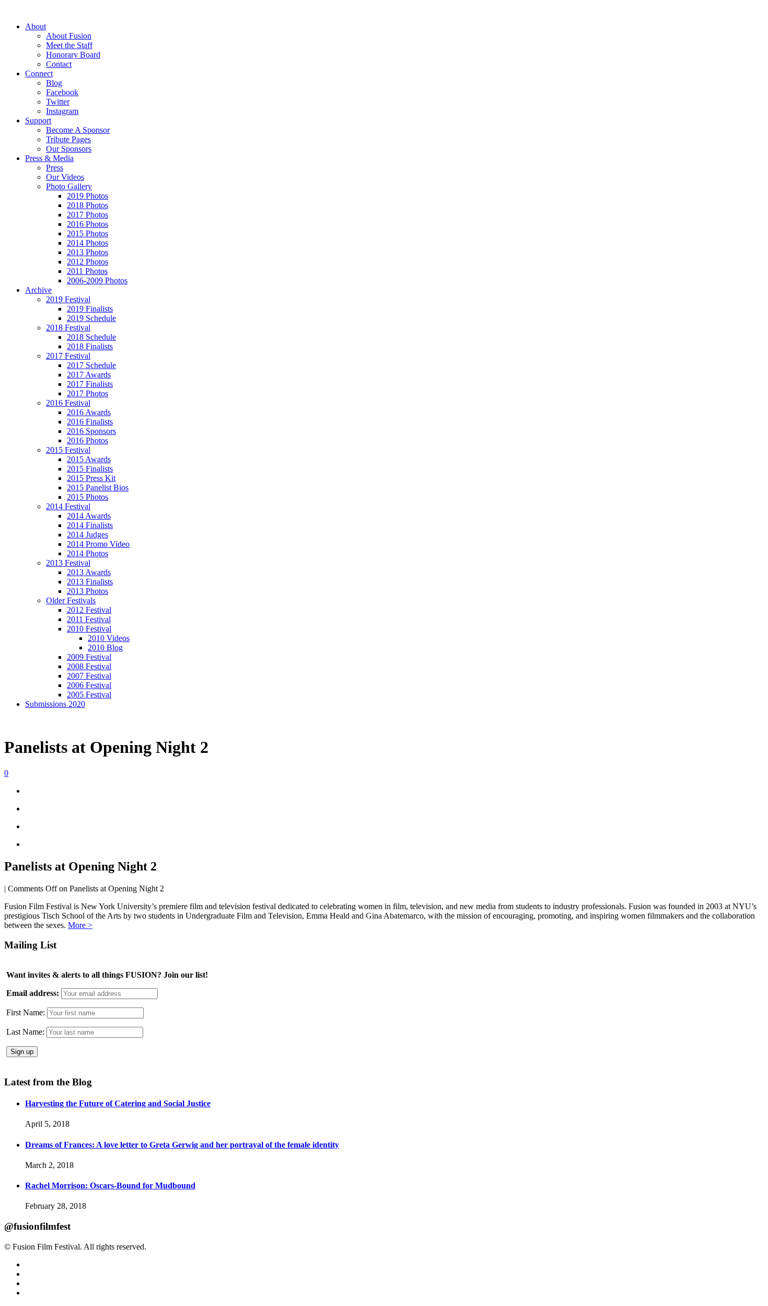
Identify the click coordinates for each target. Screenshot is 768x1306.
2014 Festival (68, 506)
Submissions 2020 (55, 704)
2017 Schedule (91, 365)
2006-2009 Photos (97, 280)
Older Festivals (71, 600)
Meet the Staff (69, 45)
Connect (39, 73)
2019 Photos (87, 195)
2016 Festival (68, 402)
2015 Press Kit (91, 478)
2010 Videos (109, 638)
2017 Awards (89, 374)
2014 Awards (89, 515)
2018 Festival (68, 327)
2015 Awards (89, 459)
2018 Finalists (90, 346)
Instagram (62, 111)
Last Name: (25, 1031)
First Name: (25, 1012)
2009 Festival (89, 656)
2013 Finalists (90, 581)
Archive (38, 289)
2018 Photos (87, 205)
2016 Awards (89, 412)
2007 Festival (89, 675)
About (35, 26)
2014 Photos (87, 242)
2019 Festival (68, 299)
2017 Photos (87, 214)
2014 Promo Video (98, 544)
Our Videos (65, 177)
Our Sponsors (68, 148)
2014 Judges (87, 534)
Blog (54, 82)
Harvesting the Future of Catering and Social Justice (118, 1103)
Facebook (62, 92)
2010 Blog (105, 647)
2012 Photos (87, 261)
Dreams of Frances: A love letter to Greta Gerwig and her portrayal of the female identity (182, 1144)
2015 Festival (68, 449)
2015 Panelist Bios (98, 487)
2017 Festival (68, 355)
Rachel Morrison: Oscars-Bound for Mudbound (110, 1185)
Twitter (57, 101)
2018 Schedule (91, 337)
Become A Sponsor (78, 129)
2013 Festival (68, 562)
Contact (59, 64)
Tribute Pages (68, 139)
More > (80, 925)
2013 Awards (89, 572)
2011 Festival (89, 619)
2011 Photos (87, 271)
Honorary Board (73, 54)
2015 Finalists (90, 468)
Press (54, 167)
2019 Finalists (90, 308)
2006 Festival (89, 685)
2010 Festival (89, 628)
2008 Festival (89, 666)
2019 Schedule (91, 318)
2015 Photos (87, 233)
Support (38, 120)
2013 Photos (87, 252)
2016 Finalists (90, 421)
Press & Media (49, 158)
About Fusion (68, 35)
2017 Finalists (90, 384)
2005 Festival (89, 694)
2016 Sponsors (91, 431)
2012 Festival (89, 609)
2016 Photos (87, 224)
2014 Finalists (90, 525)
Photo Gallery (69, 186)
